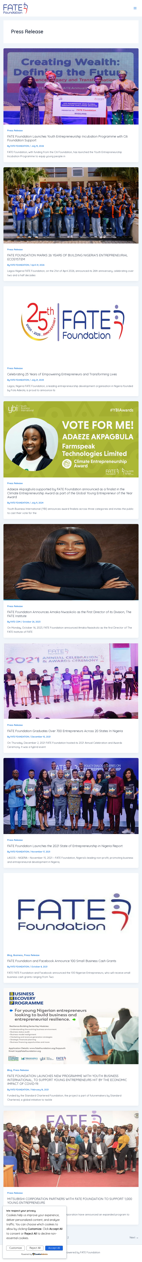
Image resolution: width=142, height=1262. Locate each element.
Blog (9, 955)
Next (134, 1237)
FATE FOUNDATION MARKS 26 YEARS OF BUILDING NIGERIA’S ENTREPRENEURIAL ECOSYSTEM (67, 257)
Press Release (15, 130)
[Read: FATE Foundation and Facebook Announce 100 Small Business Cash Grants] (71, 911)
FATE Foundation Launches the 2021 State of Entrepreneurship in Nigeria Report (65, 846)
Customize (15, 1247)
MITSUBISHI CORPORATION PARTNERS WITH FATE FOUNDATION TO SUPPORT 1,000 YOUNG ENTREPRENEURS (69, 1201)
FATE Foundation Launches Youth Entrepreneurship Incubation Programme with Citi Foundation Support (67, 138)
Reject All (35, 1247)
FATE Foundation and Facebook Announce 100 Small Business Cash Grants (61, 961)
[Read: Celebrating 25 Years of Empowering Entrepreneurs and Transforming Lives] (71, 324)
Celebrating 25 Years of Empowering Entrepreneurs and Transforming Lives (62, 374)
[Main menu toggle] (135, 8)
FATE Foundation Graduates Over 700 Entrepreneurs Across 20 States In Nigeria (65, 731)
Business (18, 955)
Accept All (54, 1247)
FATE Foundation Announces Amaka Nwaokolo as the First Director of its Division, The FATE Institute (69, 614)
